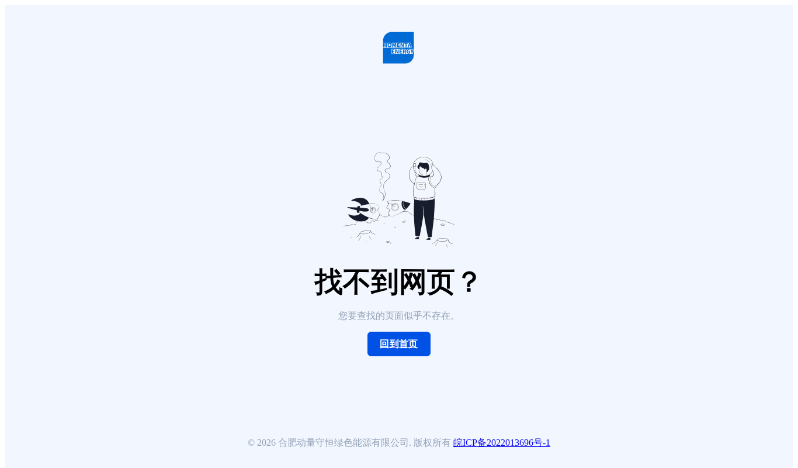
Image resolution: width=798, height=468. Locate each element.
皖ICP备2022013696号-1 (501, 443)
